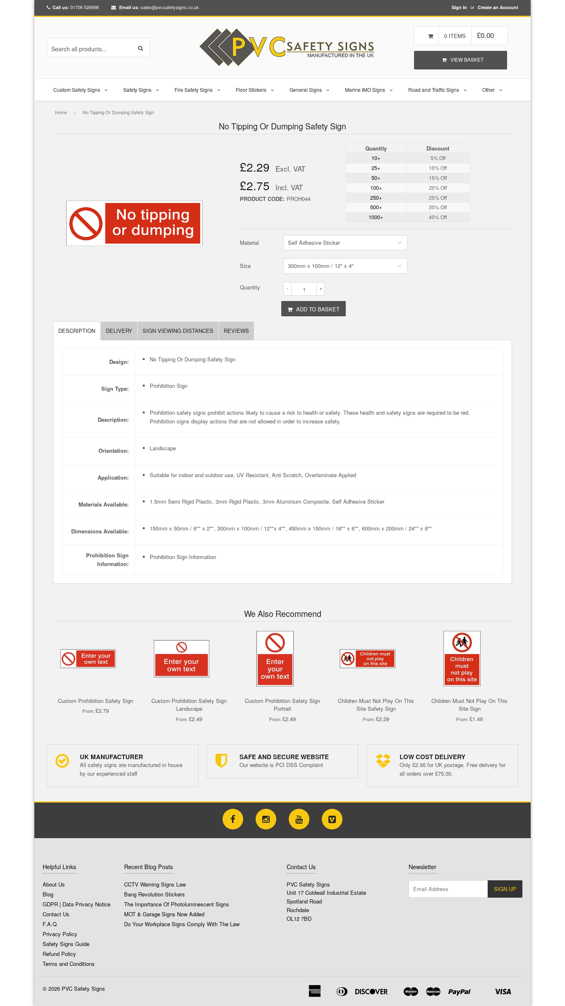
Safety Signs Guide (66, 944)
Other (488, 89)
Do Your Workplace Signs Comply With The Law (181, 924)
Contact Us (56, 914)
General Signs (306, 89)
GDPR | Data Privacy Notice (76, 904)
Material (249, 242)
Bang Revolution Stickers (154, 894)
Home (61, 112)
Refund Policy (59, 954)
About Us (54, 884)
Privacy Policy (60, 934)
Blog (48, 894)
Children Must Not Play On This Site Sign (469, 705)
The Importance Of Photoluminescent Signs (176, 904)
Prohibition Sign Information (183, 557)
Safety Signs (137, 89)
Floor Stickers (251, 89)
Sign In (459, 7)
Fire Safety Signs (194, 89)
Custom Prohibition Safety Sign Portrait (282, 705)
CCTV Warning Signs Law (155, 884)
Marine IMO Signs (365, 89)
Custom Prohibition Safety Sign (95, 701)
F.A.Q (50, 924)
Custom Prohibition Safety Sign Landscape (189, 705)
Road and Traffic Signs (433, 89)
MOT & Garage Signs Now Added (164, 914)
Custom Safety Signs (76, 89)
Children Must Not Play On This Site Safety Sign (376, 705)
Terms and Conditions (69, 964)
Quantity (250, 287)
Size (245, 266)
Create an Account (498, 7)
